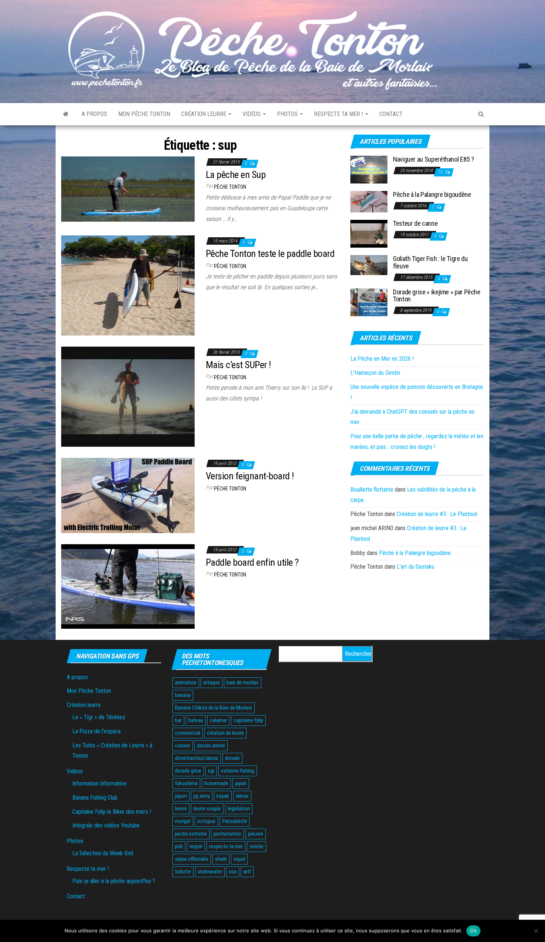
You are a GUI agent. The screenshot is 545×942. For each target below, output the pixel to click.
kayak (223, 796)
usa (233, 871)
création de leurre (225, 733)
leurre (181, 808)
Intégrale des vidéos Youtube (106, 825)
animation (185, 682)
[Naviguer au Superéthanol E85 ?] (368, 169)
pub (179, 846)
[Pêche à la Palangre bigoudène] (368, 201)
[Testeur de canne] (368, 233)
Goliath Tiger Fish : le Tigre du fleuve (430, 262)
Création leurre (204, 114)
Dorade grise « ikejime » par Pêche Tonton (436, 295)
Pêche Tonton (230, 187)
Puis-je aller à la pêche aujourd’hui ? (113, 881)
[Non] (535, 931)
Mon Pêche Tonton (144, 114)
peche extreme (191, 833)
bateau (195, 720)
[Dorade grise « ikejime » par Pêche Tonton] (368, 301)
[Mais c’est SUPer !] (128, 396)
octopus (206, 821)
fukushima (186, 783)
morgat (183, 821)
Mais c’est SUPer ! (238, 364)
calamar (218, 720)
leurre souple (207, 808)
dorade (232, 758)
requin (195, 846)
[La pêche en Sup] (128, 188)
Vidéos (252, 114)
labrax (242, 796)
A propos (94, 114)
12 (440, 172)
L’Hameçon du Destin (375, 372)
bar (178, 720)
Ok (473, 930)
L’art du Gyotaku (415, 566)
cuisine (182, 745)
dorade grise (188, 770)
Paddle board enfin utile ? (252, 562)
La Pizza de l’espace (96, 731)
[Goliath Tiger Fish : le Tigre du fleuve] (368, 264)
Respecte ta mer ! (339, 114)
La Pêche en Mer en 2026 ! (382, 358)
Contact (391, 114)
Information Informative (99, 783)
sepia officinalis (191, 859)
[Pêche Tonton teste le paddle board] (128, 285)
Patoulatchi (234, 821)
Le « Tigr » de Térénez (98, 717)
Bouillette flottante (371, 489)
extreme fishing (237, 770)
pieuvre (255, 833)
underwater (210, 871)
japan (241, 783)
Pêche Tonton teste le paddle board (270, 253)
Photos (288, 114)
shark (221, 859)
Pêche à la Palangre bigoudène (432, 194)
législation (239, 808)
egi (211, 770)
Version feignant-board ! (250, 476)
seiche (257, 846)
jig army (202, 796)
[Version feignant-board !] (128, 495)
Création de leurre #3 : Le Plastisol (437, 514)
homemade (216, 783)
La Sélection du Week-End (102, 853)
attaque (211, 682)
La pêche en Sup (235, 174)
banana (183, 695)
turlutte (183, 871)
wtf (247, 871)
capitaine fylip (248, 720)
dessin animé (211, 745)
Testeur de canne (415, 223)
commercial (187, 733)
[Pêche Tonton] (66, 114)
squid (239, 859)
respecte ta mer (226, 846)
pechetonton (227, 833)
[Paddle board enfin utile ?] (128, 585)
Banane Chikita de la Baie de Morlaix (213, 707)
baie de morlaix (243, 682)
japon (181, 796)
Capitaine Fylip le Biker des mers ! (111, 811)
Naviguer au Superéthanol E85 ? (433, 159)
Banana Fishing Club (95, 797)
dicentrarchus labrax (196, 758)
